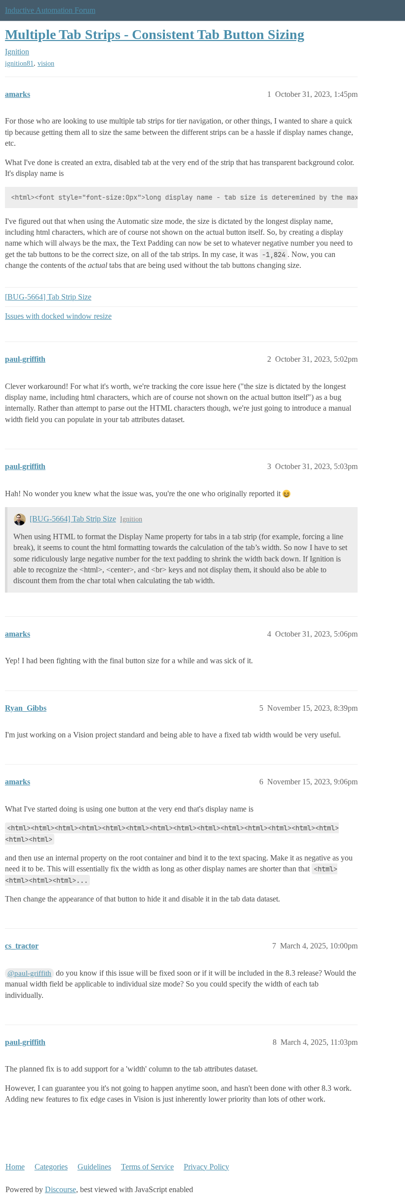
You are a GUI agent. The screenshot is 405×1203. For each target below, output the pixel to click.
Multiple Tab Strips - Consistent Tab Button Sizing (154, 34)
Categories (51, 1166)
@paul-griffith (29, 973)
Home (15, 1166)
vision (46, 63)
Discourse (60, 1189)
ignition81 (19, 63)
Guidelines (94, 1166)
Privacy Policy (206, 1166)
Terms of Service (147, 1166)
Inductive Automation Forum (50, 10)
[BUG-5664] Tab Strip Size (48, 297)
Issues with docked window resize (58, 316)
